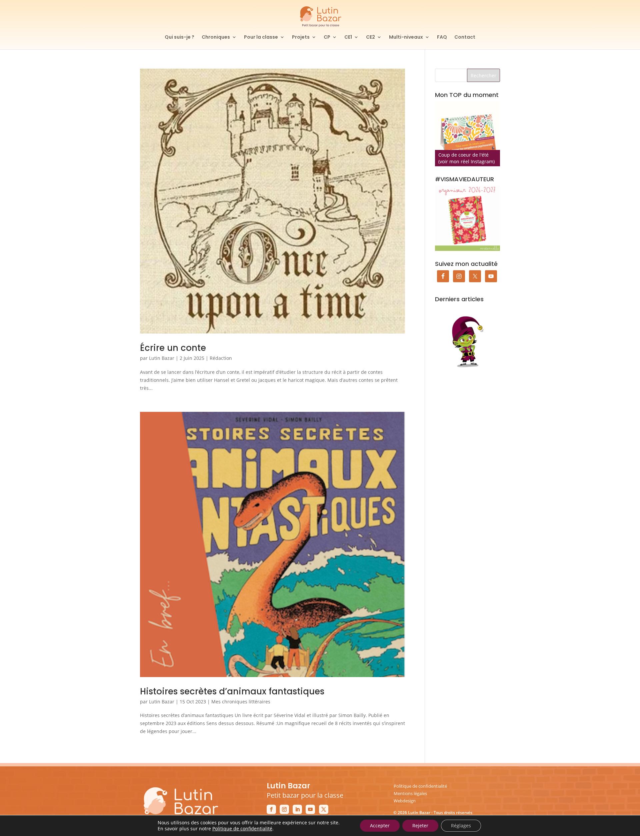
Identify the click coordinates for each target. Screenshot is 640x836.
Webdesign (405, 801)
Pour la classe (261, 37)
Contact (464, 37)
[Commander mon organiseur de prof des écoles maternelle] (467, 218)
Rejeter (420, 825)
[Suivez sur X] (323, 809)
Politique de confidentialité (420, 786)
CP (327, 37)
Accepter (380, 825)
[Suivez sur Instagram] (284, 809)
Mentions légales (410, 793)
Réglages (461, 825)
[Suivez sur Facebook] (271, 809)
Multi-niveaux (406, 37)
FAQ (442, 37)
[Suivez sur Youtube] (310, 809)
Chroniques (216, 37)
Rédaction (221, 358)
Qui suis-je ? (179, 37)
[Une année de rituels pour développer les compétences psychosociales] (467, 133)
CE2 (370, 37)
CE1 (348, 37)
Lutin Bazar (161, 358)
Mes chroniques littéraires (240, 701)
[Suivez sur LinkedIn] (297, 809)
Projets (301, 37)
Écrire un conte (173, 348)
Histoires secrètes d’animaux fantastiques (232, 691)
